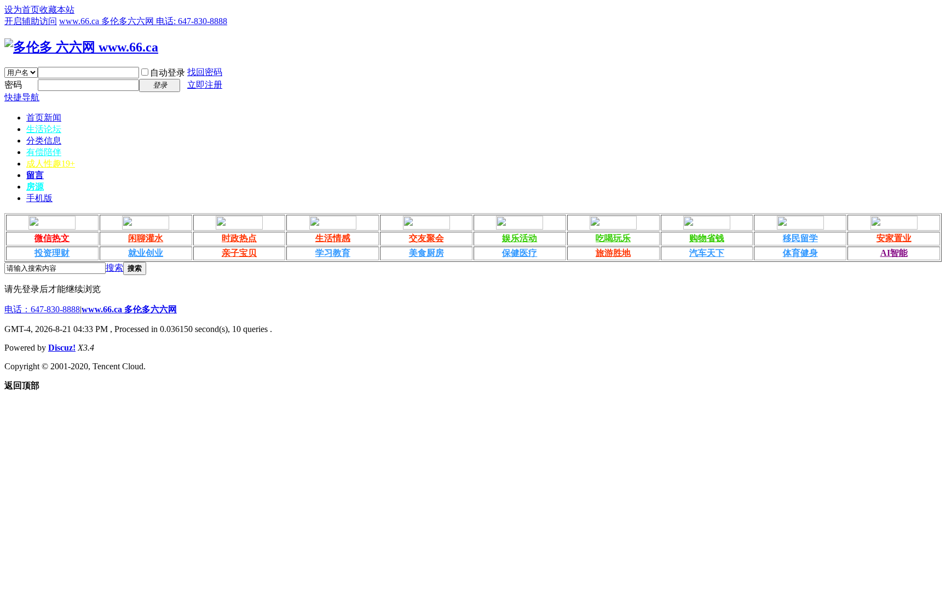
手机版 (39, 198)
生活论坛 (43, 129)
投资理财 (52, 253)
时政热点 (239, 238)
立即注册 (204, 84)
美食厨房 (426, 253)
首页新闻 (43, 117)
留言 (35, 175)
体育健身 (800, 253)
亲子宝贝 (239, 253)
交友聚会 (426, 238)
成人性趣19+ (50, 163)
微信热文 (52, 238)
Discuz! (62, 347)
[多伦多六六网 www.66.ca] (81, 47)
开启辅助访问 (30, 21)
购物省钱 (706, 238)
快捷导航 (21, 97)
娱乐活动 (519, 238)
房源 (35, 186)
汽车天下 (706, 253)
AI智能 (894, 253)
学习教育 (332, 253)
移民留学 (800, 238)
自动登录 (167, 72)
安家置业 (894, 238)
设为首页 (21, 9)
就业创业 (145, 253)
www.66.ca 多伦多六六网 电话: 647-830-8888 (143, 21)
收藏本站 (56, 9)
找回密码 (204, 72)
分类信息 (43, 140)
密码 (13, 84)
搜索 (114, 267)
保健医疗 (519, 253)
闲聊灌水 (145, 238)
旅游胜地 (613, 253)
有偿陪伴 (43, 152)
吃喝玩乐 (613, 238)
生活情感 (332, 238)
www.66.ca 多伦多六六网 (129, 309)
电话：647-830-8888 (42, 309)
